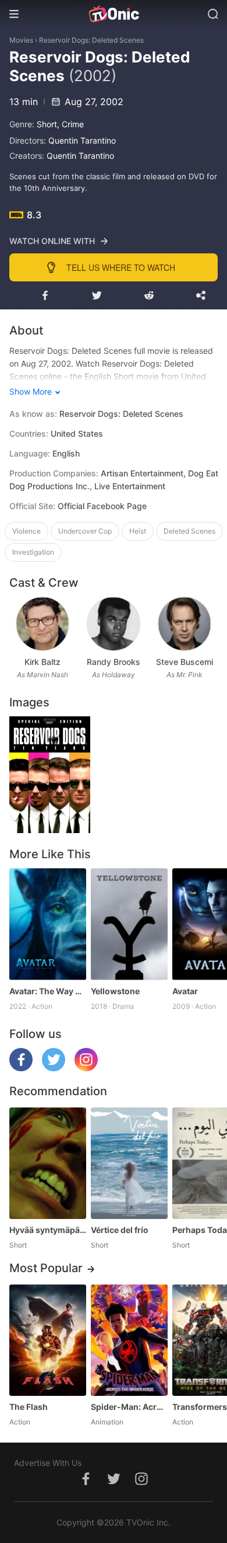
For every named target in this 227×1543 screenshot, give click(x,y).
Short (47, 124)
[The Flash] (47, 1340)
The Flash (28, 1407)
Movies (21, 40)
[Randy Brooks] (113, 624)
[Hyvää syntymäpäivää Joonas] (47, 1163)
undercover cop (85, 531)
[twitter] (53, 1068)
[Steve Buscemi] (184, 624)
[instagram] (86, 1068)
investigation (33, 552)
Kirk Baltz (42, 662)
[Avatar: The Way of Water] (47, 924)
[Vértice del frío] (129, 1163)
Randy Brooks (113, 662)
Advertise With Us (47, 1463)
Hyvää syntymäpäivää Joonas (47, 1230)
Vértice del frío (119, 1230)
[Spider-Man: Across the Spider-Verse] (129, 1340)
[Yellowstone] (129, 924)
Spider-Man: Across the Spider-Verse (129, 1407)
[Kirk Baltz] (42, 624)
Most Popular (46, 1268)
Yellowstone (115, 991)
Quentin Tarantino (82, 140)
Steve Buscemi (184, 662)
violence (26, 531)
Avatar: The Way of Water (47, 991)
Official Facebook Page (102, 506)
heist (137, 531)
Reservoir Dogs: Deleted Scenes (91, 40)
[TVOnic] (113, 14)
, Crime (70, 124)
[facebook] (21, 1068)
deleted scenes (189, 531)
